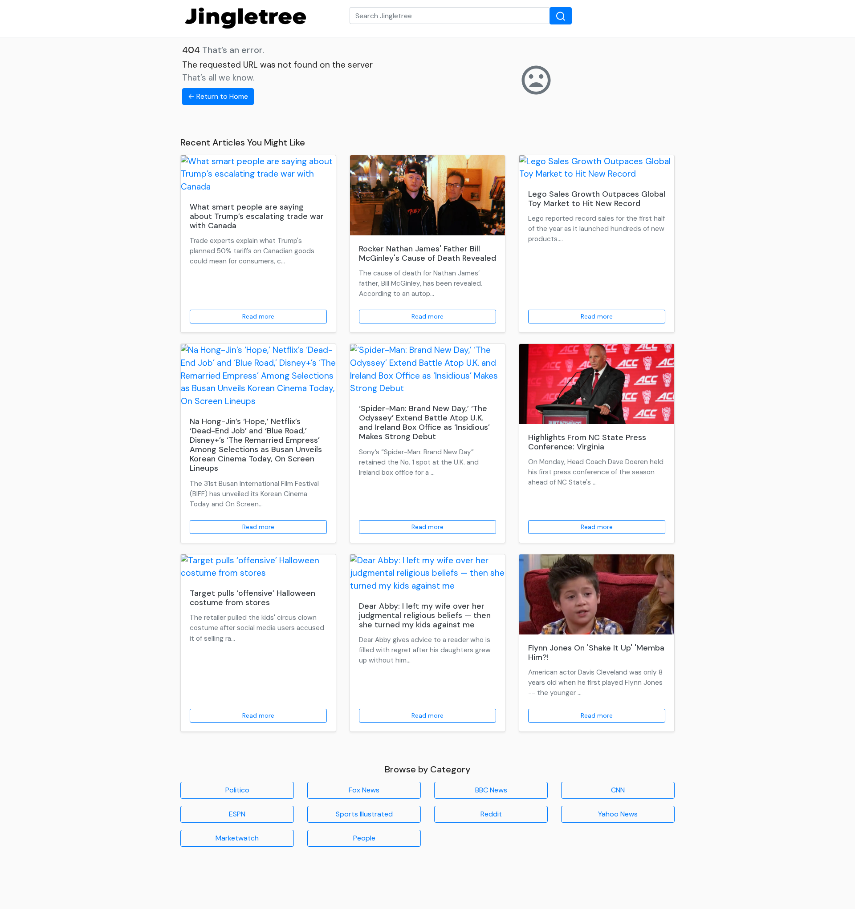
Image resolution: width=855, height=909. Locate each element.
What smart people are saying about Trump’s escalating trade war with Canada (257, 216)
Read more (258, 316)
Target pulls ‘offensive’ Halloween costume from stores (252, 597)
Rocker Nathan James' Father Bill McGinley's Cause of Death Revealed (427, 253)
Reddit (491, 814)
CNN (618, 790)
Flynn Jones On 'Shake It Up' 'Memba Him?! (596, 652)
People (364, 838)
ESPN (237, 814)
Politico (237, 790)
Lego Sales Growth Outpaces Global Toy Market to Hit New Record (596, 198)
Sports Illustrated (364, 814)
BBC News (491, 790)
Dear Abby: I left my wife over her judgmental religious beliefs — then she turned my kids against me (425, 615)
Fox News (364, 790)
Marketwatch (237, 838)
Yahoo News (618, 814)
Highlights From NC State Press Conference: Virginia (587, 442)
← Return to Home (218, 96)
